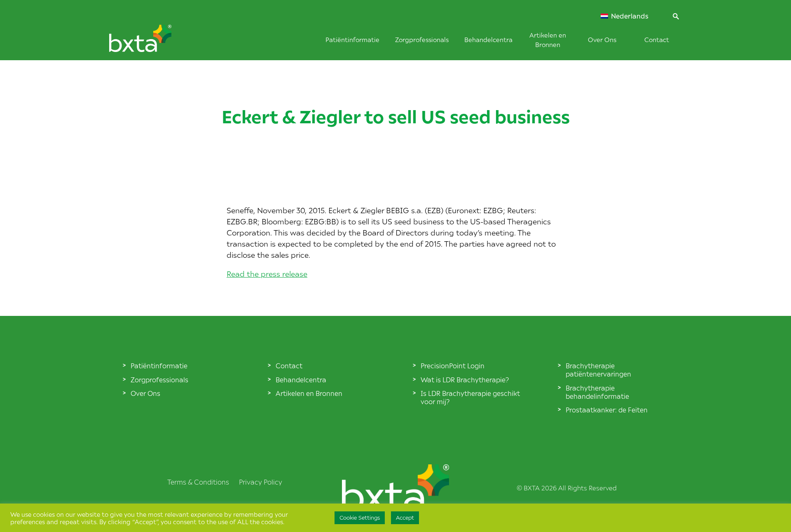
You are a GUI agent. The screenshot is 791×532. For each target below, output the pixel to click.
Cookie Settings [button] (359, 517)
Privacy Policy (260, 482)
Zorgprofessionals (422, 39)
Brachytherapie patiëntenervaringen (598, 369)
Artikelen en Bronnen (309, 393)
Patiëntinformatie (352, 39)
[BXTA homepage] (154, 42)
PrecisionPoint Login (452, 365)
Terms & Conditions (198, 482)
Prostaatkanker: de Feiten (607, 409)
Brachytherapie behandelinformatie (597, 392)
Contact (656, 39)
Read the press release (267, 273)
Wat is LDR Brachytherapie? (465, 379)
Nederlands (628, 16)
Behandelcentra (488, 39)
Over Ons (602, 39)
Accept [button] (405, 517)
